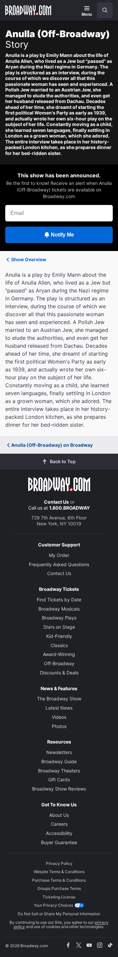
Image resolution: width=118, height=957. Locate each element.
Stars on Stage (59, 627)
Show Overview (28, 259)
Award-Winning (59, 654)
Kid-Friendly (59, 636)
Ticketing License (59, 896)
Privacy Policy (59, 863)
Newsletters (59, 752)
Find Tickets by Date (59, 599)
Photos (59, 726)
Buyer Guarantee (59, 842)
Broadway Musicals (59, 609)
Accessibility (59, 833)
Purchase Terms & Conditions (59, 880)
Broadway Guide (59, 761)
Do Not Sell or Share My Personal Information (59, 913)
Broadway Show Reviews (59, 789)
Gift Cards (59, 779)
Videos (59, 717)
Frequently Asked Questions (59, 564)
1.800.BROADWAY (69, 508)
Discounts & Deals (59, 672)
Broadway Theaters (59, 770)
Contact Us (56, 502)
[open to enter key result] (105, 10)
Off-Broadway (59, 663)
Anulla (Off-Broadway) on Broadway (52, 445)
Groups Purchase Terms (59, 888)
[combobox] (102, 10)
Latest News (59, 708)
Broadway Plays (59, 617)
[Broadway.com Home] (28, 10)
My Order (59, 555)
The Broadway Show (59, 698)
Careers (59, 824)
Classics (59, 645)
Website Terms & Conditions (59, 871)
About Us (59, 815)
